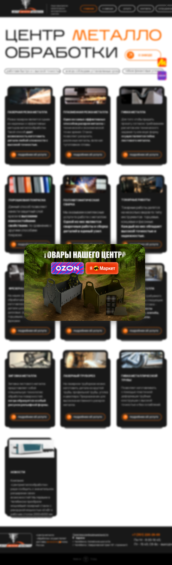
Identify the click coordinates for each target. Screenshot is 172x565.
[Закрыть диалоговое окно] (166, 5)
